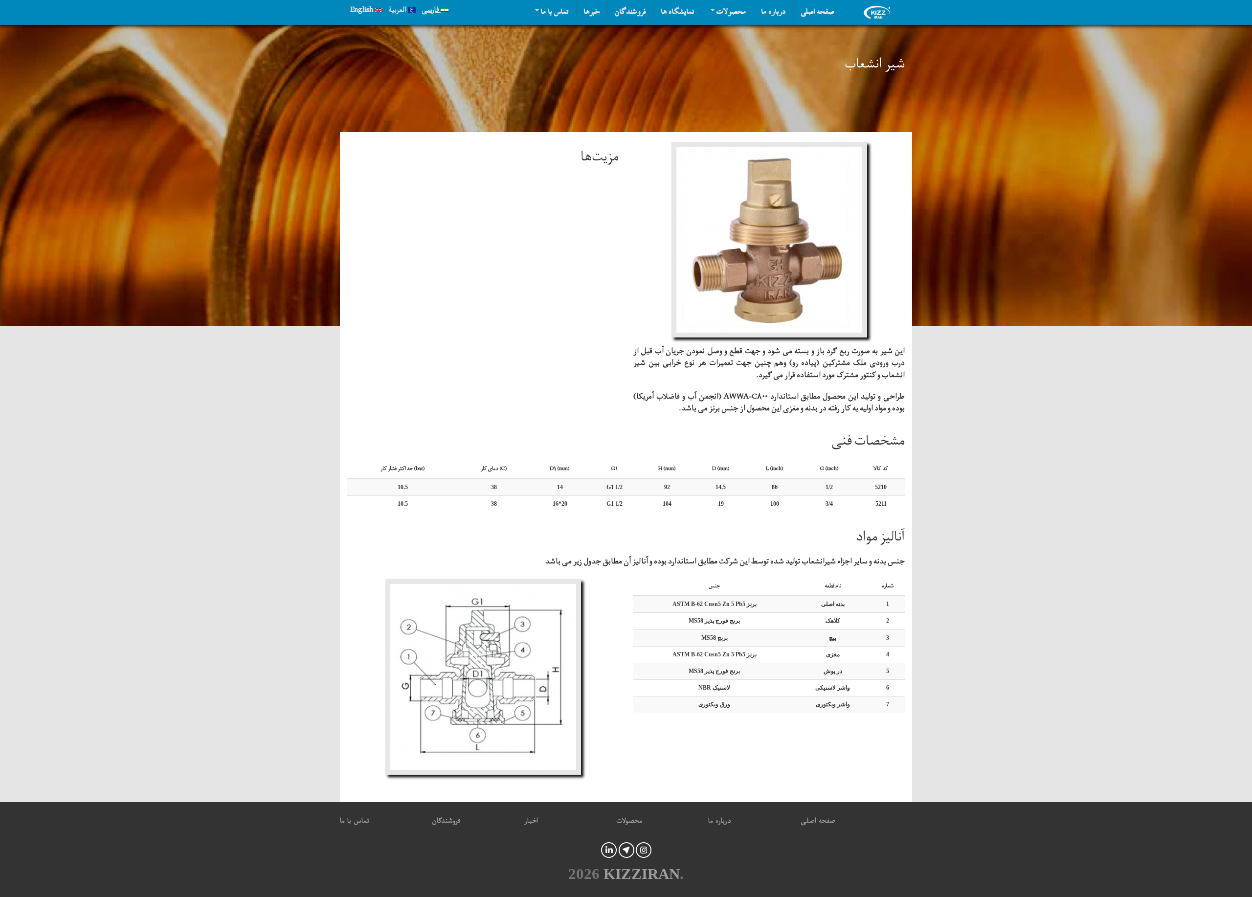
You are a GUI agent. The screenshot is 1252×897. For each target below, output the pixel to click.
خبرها (592, 12)
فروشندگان (630, 12)
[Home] (879, 12)
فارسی (431, 11)
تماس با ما (554, 12)
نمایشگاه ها (677, 12)
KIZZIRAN (642, 874)
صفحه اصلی (817, 12)
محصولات (730, 12)
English (362, 11)
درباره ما (773, 12)
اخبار (531, 822)
